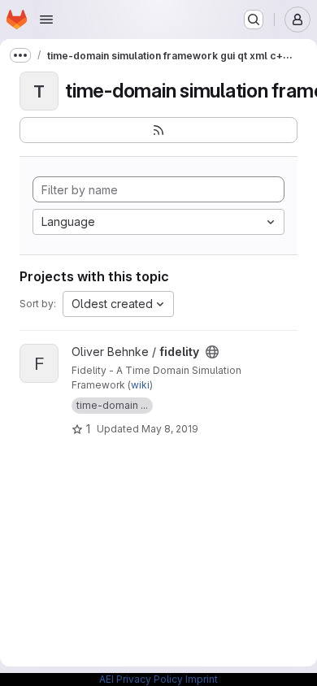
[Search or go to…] (253, 19)
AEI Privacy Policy (141, 679)
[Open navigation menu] (46, 20)
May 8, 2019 (169, 429)
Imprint (201, 679)
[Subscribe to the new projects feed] (158, 130)
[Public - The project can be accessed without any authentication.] (212, 351)
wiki (140, 385)
